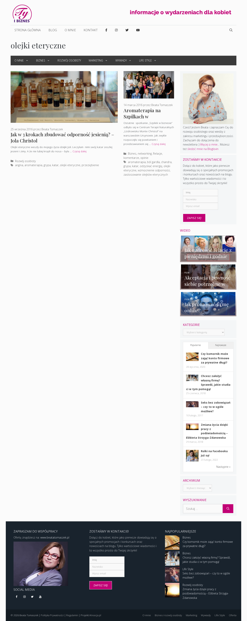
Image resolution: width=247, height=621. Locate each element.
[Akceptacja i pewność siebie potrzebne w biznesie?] (208, 287)
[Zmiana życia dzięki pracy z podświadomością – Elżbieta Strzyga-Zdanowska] (192, 429)
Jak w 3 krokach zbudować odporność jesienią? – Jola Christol (62, 137)
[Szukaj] (227, 508)
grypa (47, 165)
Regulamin (72, 615)
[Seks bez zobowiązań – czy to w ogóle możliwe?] (192, 406)
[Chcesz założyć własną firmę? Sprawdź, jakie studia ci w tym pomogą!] (192, 380)
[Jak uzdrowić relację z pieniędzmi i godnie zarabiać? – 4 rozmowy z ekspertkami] (208, 260)
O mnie (70, 30)
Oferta (232, 615)
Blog (52, 30)
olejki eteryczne (70, 165)
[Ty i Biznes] (22, 13)
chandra (166, 162)
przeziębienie (90, 165)
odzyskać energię (151, 166)
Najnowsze (220, 345)
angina (19, 165)
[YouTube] (40, 597)
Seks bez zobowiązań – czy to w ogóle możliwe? (215, 407)
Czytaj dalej (79, 151)
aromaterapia (33, 165)
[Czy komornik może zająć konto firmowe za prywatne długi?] (192, 360)
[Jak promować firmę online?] (208, 314)
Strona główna (27, 30)
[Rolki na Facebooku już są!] (192, 461)
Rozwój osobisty (69, 60)
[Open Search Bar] (231, 30)
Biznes (40, 60)
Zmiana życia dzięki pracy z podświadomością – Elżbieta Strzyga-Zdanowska (206, 593)
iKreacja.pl (95, 615)
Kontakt (91, 30)
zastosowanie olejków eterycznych (146, 174)
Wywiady (121, 60)
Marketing (96, 60)
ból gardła (153, 162)
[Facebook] (17, 597)
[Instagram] (24, 597)
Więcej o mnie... (209, 144)
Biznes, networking (140, 153)
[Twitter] (32, 597)
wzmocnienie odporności (154, 170)
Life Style (145, 60)
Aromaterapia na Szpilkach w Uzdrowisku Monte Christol (144, 119)
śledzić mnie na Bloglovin (202, 149)
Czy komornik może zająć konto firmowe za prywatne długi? (215, 358)
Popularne (195, 345)
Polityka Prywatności (52, 615)
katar (55, 165)
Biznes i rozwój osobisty (168, 615)
